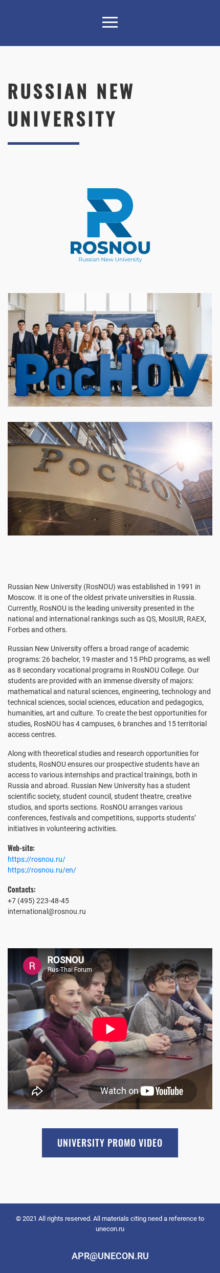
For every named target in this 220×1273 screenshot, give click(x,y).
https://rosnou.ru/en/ (42, 870)
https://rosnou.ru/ (36, 859)
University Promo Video (110, 1142)
